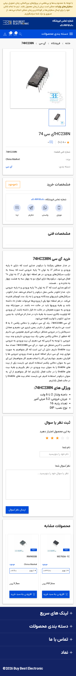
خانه (67, 43)
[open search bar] (20, 35)
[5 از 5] (67, 437)
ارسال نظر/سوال (17, 510)
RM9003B (32, 556)
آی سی (42, 43)
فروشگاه (55, 43)
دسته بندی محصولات (55, 34)
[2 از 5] (52, 437)
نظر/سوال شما (62, 466)
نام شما (66, 447)
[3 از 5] (57, 437)
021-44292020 (66, 25)
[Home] (16, 23)
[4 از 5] (62, 437)
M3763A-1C (63, 556)
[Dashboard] (5, 35)
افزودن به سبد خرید (53, 594)
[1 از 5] (47, 437)
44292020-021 (37, 199)
